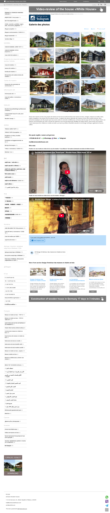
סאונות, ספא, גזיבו (10, 287)
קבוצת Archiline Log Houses (12, 297)
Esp (99, 1)
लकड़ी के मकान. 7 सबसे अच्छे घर (12, 162)
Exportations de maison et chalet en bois (14, 336)
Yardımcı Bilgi (9, 39)
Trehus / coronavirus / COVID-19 (14, 148)
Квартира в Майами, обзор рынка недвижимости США (14, 259)
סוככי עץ (7, 301)
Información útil (10, 93)
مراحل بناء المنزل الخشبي (12, 187)
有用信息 (8, 211)
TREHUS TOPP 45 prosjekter (13, 132)
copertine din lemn (10, 239)
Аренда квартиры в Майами (13, 252)
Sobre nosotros (63, 1)
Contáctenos (86, 1)
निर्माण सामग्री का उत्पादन (10, 174)
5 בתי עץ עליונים (9, 277)
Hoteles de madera (10, 71)
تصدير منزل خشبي (10, 393)
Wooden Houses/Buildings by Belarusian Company (15, 109)
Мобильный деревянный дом (13, 410)
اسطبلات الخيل (9, 368)
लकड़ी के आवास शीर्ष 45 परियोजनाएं (12, 165)
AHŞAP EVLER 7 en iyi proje (12, 17)
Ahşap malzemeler (10, 35)
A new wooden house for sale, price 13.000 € (14, 114)
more (33, 291)
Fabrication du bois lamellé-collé (14, 344)
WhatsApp (16, 4)
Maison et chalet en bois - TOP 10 (14, 315)
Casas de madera (10, 65)
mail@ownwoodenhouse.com (38, 142)
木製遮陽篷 (8, 218)
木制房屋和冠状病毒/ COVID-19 (13, 214)
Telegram (24, 4)
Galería (75, 1)
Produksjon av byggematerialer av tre (14, 141)
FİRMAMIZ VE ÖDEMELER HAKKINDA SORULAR (14, 13)
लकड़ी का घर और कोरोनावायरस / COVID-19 (14, 180)
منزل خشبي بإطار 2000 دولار (12, 406)
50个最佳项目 (9, 201)
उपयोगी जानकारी (9, 177)
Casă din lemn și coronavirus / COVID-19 (14, 232)
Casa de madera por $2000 (12, 236)
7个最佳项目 (9, 197)
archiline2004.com (10, 505)
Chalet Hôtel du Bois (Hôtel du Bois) (15, 328)
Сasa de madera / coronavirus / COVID (13, 97)
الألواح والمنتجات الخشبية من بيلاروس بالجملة (13, 375)
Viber (20, 4)
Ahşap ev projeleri (10, 29)
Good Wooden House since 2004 (16, 1)
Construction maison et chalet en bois (14, 331)
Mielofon (8, 413)
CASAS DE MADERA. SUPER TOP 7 (14, 47)
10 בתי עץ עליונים (10, 281)
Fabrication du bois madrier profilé (14, 347)
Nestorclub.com (23, 508)
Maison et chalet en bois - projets (14, 351)
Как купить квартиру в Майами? (14, 255)
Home (30, 14)
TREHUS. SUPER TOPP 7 (11, 129)
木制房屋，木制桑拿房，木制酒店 (14, 204)
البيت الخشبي (9, 380)
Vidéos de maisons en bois (12, 432)
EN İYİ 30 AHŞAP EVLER (11, 20)
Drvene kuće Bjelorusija (11, 429)
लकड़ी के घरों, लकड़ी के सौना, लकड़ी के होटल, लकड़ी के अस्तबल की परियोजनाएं (15, 169)
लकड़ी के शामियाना (9, 184)
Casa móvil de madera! (11, 55)
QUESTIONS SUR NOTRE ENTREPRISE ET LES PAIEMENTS (15, 323)
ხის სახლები (9, 445)
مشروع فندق (8, 403)
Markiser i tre (9, 152)
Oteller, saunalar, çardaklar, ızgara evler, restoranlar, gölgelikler (14, 24)
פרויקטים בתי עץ (10, 294)
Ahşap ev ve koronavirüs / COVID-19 (15, 32)
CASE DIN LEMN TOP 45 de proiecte (15, 228)
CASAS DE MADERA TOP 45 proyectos (11, 50)
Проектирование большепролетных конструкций (15, 436)
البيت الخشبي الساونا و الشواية (13, 383)
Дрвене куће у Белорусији (12, 421)
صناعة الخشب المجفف (10, 400)
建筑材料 (8, 207)
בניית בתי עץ (9, 284)
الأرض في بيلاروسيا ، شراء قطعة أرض (14, 371)
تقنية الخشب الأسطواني (11, 396)
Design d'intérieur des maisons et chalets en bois (62, 14)
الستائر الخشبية (9, 390)
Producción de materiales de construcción (12, 85)
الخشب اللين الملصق (10, 386)
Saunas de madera (10, 68)
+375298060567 (9, 4)
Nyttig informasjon (11, 145)
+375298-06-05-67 (34, 138)
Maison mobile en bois (11, 354)
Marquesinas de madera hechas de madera (14, 75)
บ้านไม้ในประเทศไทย (10, 304)
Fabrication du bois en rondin (13, 341)
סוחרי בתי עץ (8, 291)
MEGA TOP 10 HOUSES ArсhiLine (14, 365)
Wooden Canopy (10, 118)
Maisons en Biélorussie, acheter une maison (14, 358)
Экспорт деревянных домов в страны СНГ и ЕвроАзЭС (15, 441)
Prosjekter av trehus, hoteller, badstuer (12, 136)
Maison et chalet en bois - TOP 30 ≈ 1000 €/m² (14, 318)
